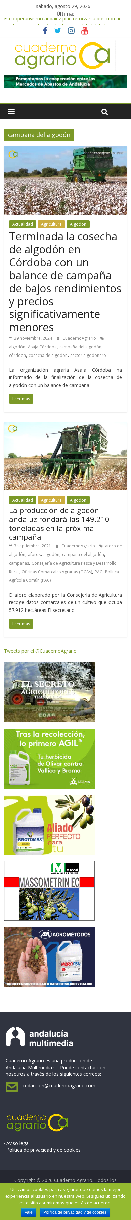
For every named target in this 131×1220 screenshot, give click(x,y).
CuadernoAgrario (79, 338)
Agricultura (51, 224)
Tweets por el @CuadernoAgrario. (41, 651)
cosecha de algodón (48, 355)
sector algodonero (88, 355)
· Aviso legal (17, 1143)
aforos (34, 554)
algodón (17, 347)
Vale (29, 1212)
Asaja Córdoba (42, 347)
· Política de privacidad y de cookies (42, 1149)
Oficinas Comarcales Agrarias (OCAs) (56, 572)
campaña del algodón (80, 347)
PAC (98, 572)
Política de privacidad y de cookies (74, 1212)
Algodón (78, 224)
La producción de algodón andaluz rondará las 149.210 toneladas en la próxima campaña (59, 523)
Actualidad (22, 224)
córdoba (17, 355)
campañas (19, 563)
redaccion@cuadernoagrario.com (59, 1085)
